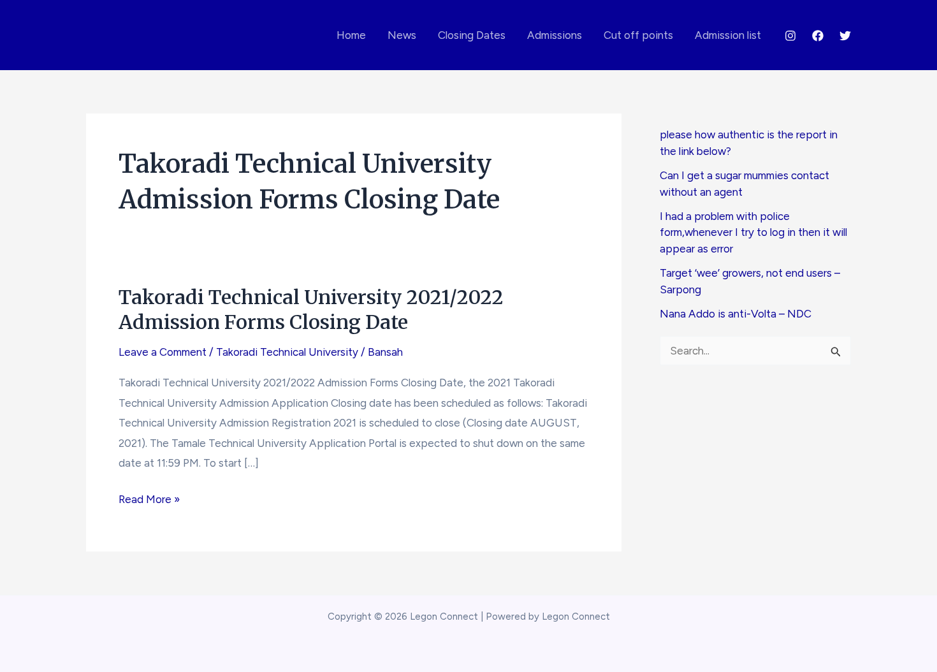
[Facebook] (818, 35)
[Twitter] (845, 35)
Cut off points (638, 35)
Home (351, 35)
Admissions (554, 35)
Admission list (728, 35)
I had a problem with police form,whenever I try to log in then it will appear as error (753, 232)
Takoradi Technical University (287, 352)
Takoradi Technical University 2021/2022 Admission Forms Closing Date (311, 309)
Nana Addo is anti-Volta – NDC (735, 313)
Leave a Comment (163, 352)
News (402, 35)
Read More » (149, 501)
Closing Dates (471, 35)
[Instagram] (790, 35)
